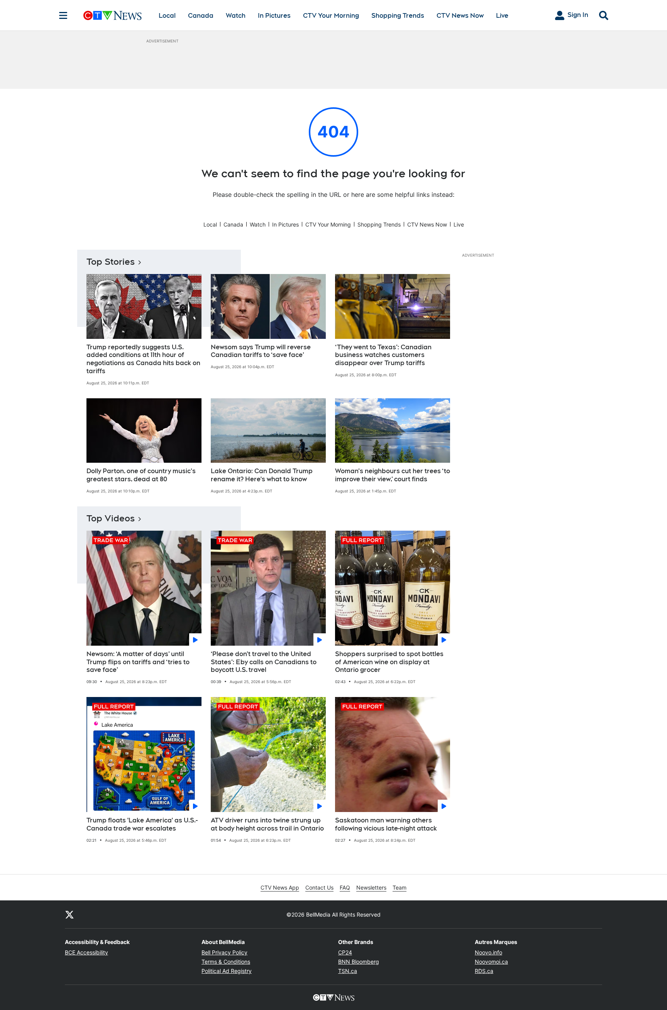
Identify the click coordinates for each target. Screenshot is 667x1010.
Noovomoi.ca (491, 961)
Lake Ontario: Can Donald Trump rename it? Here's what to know (262, 475)
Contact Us (319, 887)
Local (167, 15)
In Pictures (274, 15)
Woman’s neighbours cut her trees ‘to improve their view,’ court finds (392, 475)
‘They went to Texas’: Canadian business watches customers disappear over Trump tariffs (383, 355)
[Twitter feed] (69, 914)
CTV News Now (460, 15)
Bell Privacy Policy (224, 952)
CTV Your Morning (331, 15)
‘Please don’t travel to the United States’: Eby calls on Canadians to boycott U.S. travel (264, 662)
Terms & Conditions (225, 961)
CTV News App (280, 887)
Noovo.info (488, 952)
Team (399, 887)
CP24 (345, 952)
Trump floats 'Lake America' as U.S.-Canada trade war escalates (142, 824)
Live (502, 15)
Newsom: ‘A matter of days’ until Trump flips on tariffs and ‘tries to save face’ (138, 662)
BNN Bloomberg (358, 961)
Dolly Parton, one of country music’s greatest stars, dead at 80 (141, 475)
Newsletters (371, 887)
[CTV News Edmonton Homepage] (112, 15)
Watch (235, 15)
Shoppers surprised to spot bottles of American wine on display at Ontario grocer (389, 662)
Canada (200, 15)
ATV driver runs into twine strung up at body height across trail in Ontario (267, 824)
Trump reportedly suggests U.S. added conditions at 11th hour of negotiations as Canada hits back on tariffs (143, 359)
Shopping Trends (397, 15)
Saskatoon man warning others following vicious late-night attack (386, 824)
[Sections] (63, 15)
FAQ (345, 887)
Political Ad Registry (226, 971)
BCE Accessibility (86, 952)
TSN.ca (347, 971)
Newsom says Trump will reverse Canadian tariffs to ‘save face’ (261, 351)
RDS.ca (484, 971)
